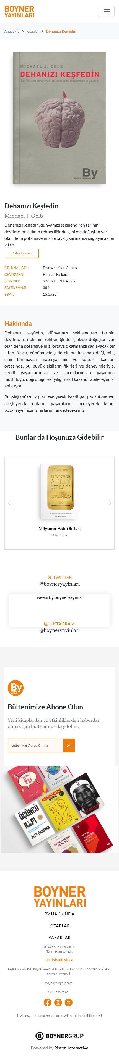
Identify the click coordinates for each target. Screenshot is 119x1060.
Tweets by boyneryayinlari (59, 597)
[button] (110, 503)
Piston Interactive (71, 1047)
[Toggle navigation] (107, 11)
